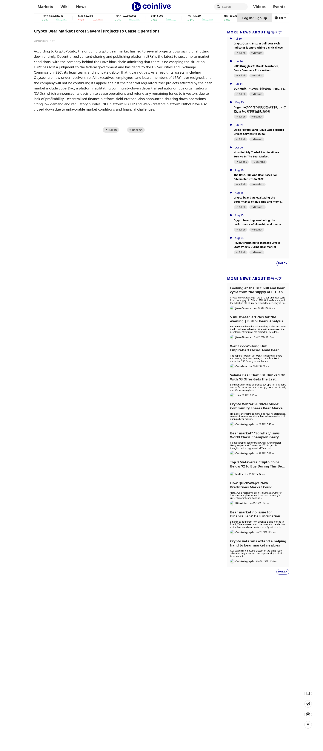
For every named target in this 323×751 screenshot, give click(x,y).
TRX (217, 16)
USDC (108, 16)
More (281, 263)
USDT (35, 16)
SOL (180, 16)
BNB (71, 16)
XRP (144, 16)
